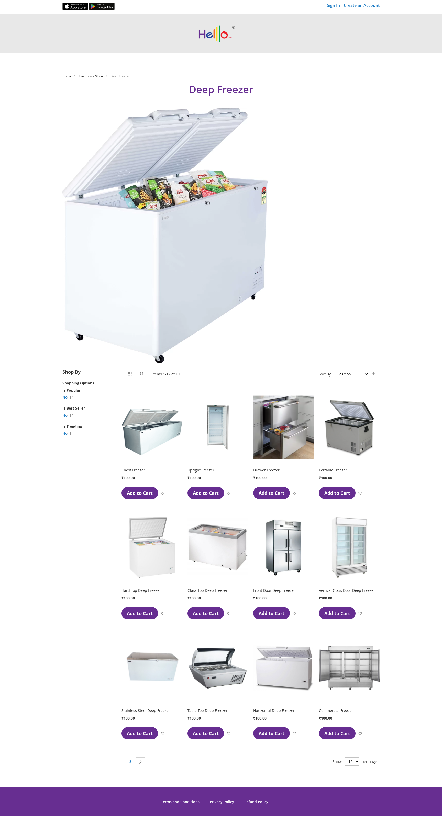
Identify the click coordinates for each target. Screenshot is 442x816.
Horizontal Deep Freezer (274, 710)
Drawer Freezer (266, 470)
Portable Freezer (333, 470)
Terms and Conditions (180, 801)
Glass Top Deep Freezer (207, 590)
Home (67, 76)
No (68, 397)
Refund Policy (256, 801)
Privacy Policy (222, 801)
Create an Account (362, 5)
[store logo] (221, 34)
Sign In (333, 5)
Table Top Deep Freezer (207, 710)
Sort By (325, 374)
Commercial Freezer (336, 710)
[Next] (140, 761)
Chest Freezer (133, 470)
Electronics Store (91, 76)
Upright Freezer (200, 470)
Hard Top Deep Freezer (141, 590)
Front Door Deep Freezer (274, 590)
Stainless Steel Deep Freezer (145, 710)
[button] (162, 493)
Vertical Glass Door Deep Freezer (347, 590)
